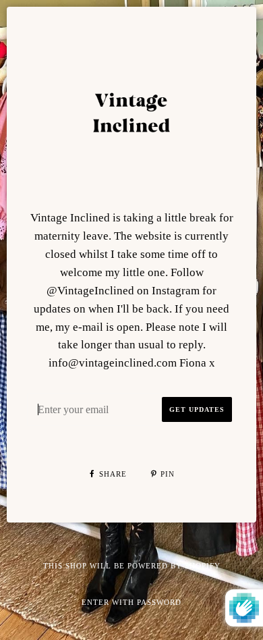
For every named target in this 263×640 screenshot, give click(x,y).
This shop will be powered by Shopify (132, 566)
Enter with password (131, 602)
